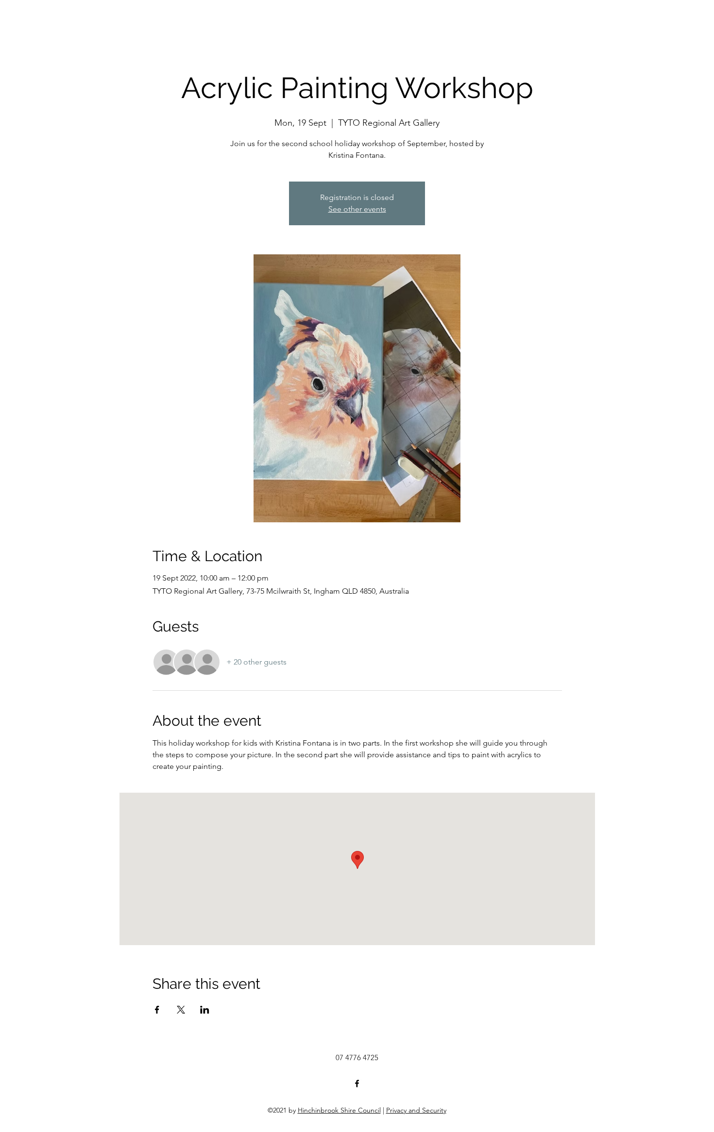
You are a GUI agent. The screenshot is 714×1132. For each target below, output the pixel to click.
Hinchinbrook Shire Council (339, 1110)
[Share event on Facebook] (157, 1010)
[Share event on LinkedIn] (204, 1010)
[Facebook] (357, 1083)
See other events (357, 209)
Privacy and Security (416, 1110)
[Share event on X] (181, 1010)
